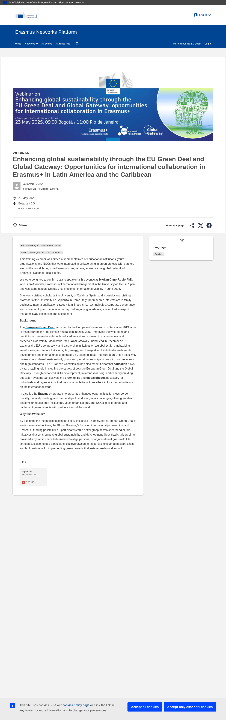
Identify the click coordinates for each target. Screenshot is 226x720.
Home (17, 43)
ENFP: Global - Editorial (45, 188)
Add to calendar (28, 208)
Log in (208, 43)
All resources (63, 43)
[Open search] (77, 43)
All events (46, 43)
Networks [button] (30, 43)
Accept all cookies (145, 707)
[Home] (26, 15)
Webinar (21, 153)
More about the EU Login (187, 43)
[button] (202, 15)
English (158, 254)
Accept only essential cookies (190, 707)
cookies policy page (76, 705)
